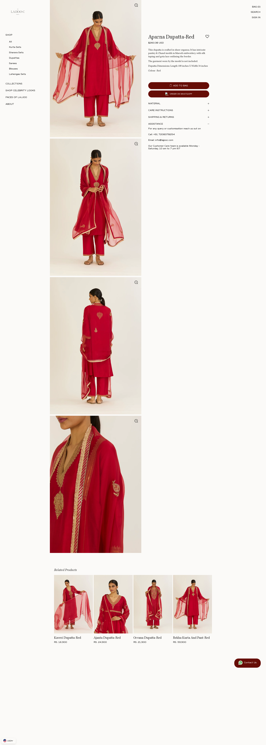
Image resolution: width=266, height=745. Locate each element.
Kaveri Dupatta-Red (67, 638)
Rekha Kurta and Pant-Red (191, 638)
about (10, 104)
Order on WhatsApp (181, 94)
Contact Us (250, 662)
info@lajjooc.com (164, 140)
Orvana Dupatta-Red (147, 638)
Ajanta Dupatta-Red (107, 638)
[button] (207, 37)
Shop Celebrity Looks (20, 90)
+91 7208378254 (164, 134)
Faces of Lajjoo (16, 97)
